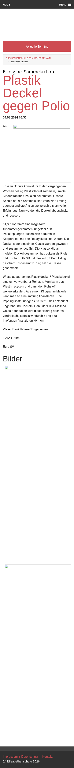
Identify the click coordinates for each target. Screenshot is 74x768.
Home (6, 4)
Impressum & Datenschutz (20, 756)
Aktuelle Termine (37, 46)
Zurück (7, 739)
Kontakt (47, 756)
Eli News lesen (19, 61)
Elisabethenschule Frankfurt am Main (28, 57)
